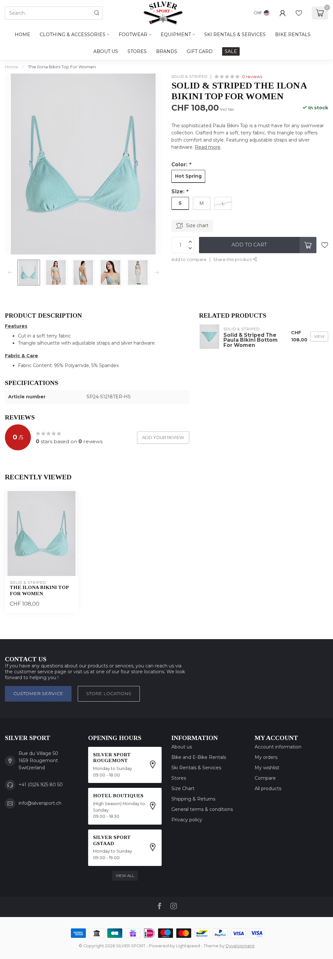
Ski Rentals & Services (196, 768)
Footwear (133, 34)
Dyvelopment (240, 945)
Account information (278, 747)
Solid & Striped (189, 76)
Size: (179, 191)
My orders (266, 757)
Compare (265, 778)
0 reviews (252, 76)
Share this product (233, 259)
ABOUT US (105, 51)
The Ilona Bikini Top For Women (62, 66)
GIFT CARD (200, 51)
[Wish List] (299, 13)
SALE (231, 51)
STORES (137, 51)
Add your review (163, 437)
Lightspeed (188, 945)
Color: (181, 164)
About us (181, 747)
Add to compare (188, 259)
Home (22, 34)
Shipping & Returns (193, 799)
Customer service (38, 693)
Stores (178, 778)
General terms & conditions (202, 809)
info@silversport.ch (40, 803)
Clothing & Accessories (72, 34)
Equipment (176, 34)
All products (268, 788)
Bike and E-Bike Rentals (198, 757)
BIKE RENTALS (293, 34)
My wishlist (267, 768)
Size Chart (182, 788)
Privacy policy (186, 820)
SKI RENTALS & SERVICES (235, 34)
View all (125, 875)
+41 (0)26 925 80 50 (41, 785)
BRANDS (166, 51)
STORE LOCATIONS (108, 693)
